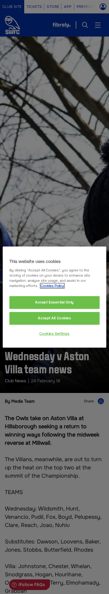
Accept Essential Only (54, 302)
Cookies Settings (54, 333)
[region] (54, 297)
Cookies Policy (52, 286)
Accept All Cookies (54, 318)
